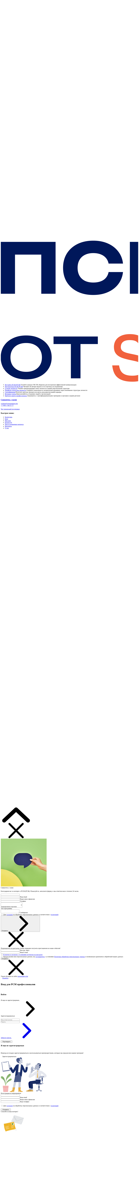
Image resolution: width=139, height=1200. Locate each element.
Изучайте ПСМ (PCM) (12, 385)
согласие (10, 703)
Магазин (8, 421)
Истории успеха (10, 394)
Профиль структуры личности (15, 390)
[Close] (1, 1153)
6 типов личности (11, 388)
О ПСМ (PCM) (10, 741)
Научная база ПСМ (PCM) (14, 386)
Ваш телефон (24, 700)
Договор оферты (10, 763)
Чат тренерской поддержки (10, 409)
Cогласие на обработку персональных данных (21, 770)
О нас (7, 428)
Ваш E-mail (24, 952)
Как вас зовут (24, 950)
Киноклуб (8, 422)
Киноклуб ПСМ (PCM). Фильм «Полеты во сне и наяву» (20, 676)
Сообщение (24, 912)
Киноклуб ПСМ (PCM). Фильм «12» (13, 628)
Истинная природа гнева (13, 470)
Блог (6, 419)
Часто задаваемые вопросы (14, 424)
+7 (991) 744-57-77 (7, 405)
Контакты (8, 426)
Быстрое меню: (7, 413)
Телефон (23, 901)
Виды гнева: (9, 472)
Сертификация (10, 392)
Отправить (5, 719)
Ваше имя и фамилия (27, 698)
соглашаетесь (40, 957)
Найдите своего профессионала (16, 396)
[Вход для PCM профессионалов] (16, 207)
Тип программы (6, 908)
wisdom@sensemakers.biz (9, 403)
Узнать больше (6, 682)
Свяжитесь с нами (9, 400)
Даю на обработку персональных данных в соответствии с (30, 703)
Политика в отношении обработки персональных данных (25, 766)
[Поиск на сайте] (47, 207)
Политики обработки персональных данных (69, 957)
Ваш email (23, 696)
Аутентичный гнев (11, 474)
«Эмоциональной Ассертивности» (104, 584)
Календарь (8, 417)
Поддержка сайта (6, 806)
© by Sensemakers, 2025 (13, 773)
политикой (54, 703)
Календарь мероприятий (13, 745)
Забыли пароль (6, 1038)
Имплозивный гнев (12, 476)
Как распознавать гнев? (13, 480)
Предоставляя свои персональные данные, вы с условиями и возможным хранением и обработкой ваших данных (63, 957)
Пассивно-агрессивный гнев (15, 478)
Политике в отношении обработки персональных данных (112, 1169)
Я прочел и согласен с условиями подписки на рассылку (23, 954)
